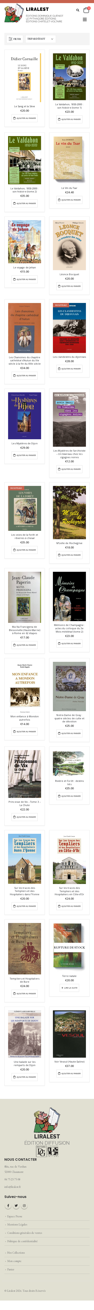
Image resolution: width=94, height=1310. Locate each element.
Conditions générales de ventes (24, 1233)
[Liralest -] (34, 12)
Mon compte (14, 1261)
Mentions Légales (17, 1224)
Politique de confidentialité (22, 1241)
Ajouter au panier (26, 118)
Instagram (24, 1205)
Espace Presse (14, 1216)
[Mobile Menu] (85, 19)
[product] (24, 77)
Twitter (16, 1205)
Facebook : (8, 1205)
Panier (10, 1269)
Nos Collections (16, 1253)
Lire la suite (70, 988)
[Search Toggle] (77, 10)
